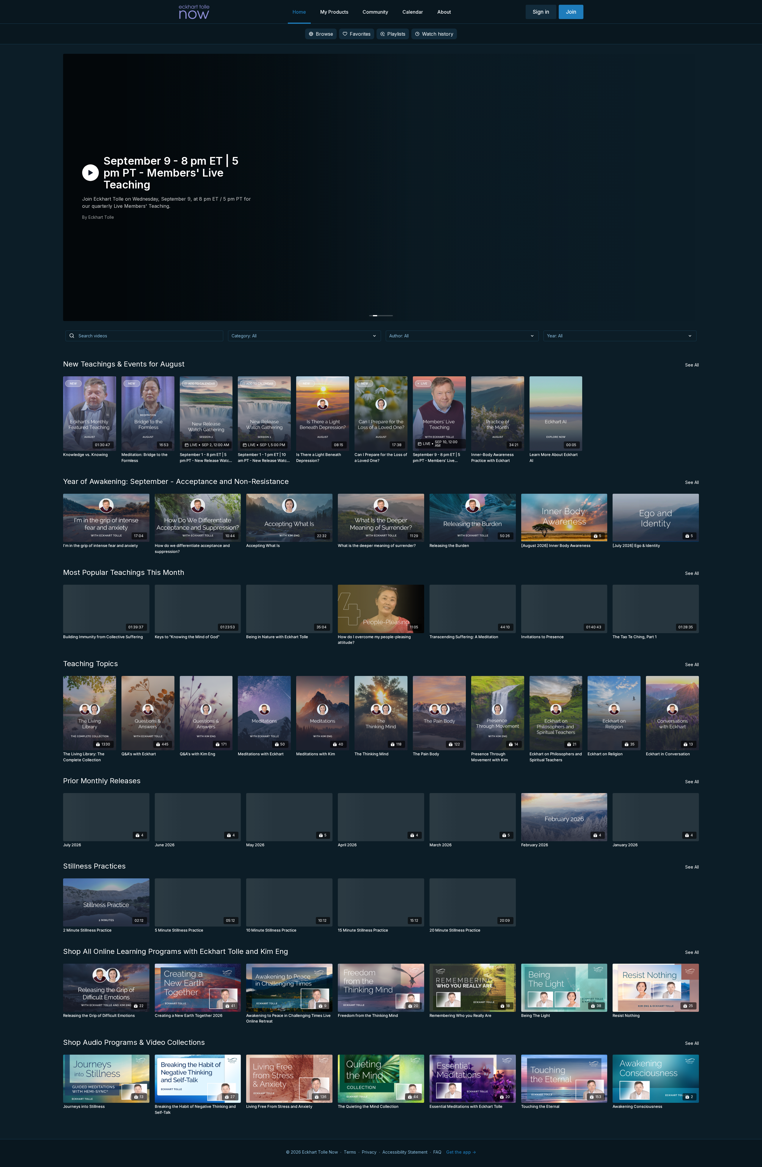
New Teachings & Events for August (124, 364)
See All (692, 364)
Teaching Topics (90, 663)
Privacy (369, 1152)
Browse (324, 34)
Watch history (437, 34)
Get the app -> (461, 1152)
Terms (350, 1152)
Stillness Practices (94, 866)
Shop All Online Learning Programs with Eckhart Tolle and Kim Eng (175, 951)
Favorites (360, 34)
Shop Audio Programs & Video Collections (134, 1042)
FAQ (437, 1152)
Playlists (396, 34)
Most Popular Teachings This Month (123, 572)
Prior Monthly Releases (101, 780)
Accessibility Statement (404, 1152)
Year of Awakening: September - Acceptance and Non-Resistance (176, 481)
